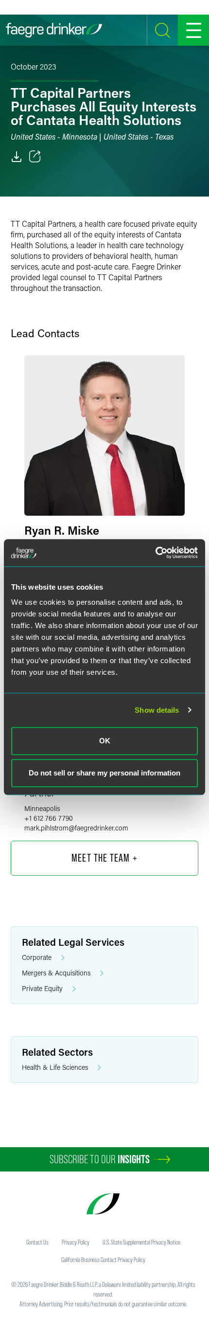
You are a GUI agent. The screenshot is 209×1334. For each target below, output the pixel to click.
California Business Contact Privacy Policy (103, 1259)
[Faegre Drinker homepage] (54, 30)
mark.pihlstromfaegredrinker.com (76, 827)
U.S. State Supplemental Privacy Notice (141, 1242)
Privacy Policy (75, 1242)
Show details (157, 710)
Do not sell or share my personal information (104, 773)
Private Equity (42, 988)
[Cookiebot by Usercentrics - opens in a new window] (155, 552)
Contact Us (37, 1242)
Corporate (37, 957)
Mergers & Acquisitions (56, 972)
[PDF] (16, 156)
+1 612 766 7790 (48, 818)
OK (104, 741)
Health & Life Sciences (55, 1067)
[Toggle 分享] (35, 156)
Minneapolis (42, 808)
